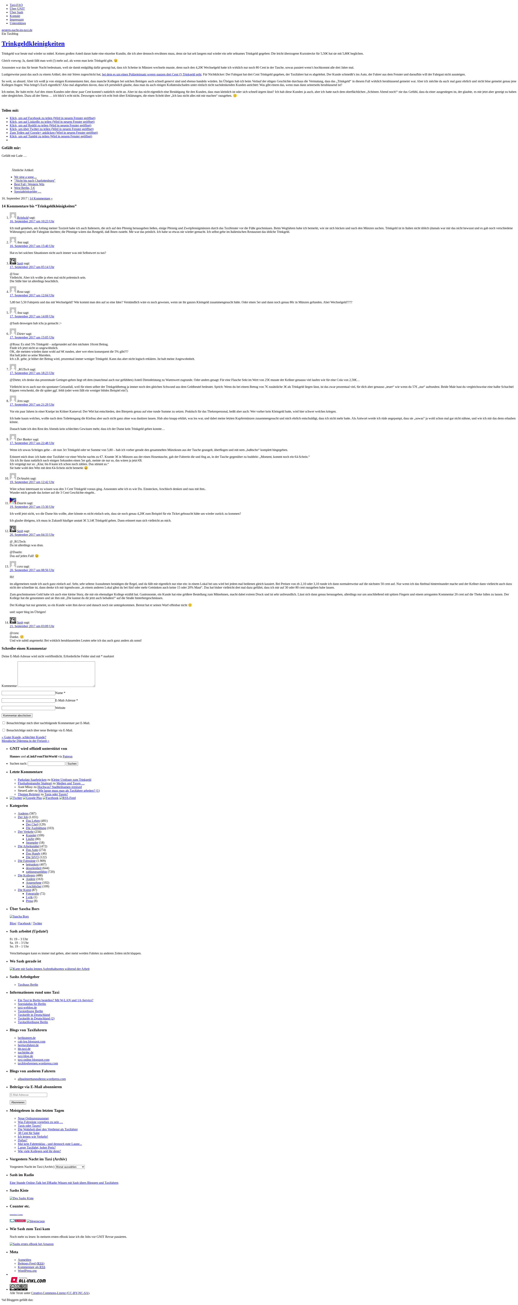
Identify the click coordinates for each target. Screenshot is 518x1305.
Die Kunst (24, 890)
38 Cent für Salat (28, 1133)
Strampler (32, 842)
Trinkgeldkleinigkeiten (33, 43)
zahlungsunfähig (36, 871)
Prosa (29, 901)
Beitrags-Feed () (31, 1263)
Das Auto (32, 850)
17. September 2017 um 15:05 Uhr (32, 337)
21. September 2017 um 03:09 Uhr (32, 626)
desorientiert (33, 868)
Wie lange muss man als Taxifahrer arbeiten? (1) (69, 790)
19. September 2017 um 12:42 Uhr (32, 482)
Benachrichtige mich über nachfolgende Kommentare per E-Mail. (48, 723)
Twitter (37, 923)
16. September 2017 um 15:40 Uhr (32, 246)
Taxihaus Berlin (28, 984)
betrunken (32, 864)
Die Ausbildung (36, 828)
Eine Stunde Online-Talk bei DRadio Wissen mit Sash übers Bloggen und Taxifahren (64, 1182)
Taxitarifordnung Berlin (33, 1022)
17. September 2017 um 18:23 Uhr (32, 373)
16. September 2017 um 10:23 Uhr (32, 221)
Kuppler (31, 835)
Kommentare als (31, 1267)
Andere (30, 879)
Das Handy (33, 853)
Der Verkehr (26, 831)
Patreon (67, 756)
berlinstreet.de (27, 1038)
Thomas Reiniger (29, 794)
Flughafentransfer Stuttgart (35, 783)
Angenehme (33, 882)
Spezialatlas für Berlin (32, 1004)
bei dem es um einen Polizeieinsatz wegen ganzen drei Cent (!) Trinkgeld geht (151, 74)
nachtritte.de (25, 1052)
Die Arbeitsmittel (28, 846)
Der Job (23, 817)
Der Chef (32, 824)
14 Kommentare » (41, 198)
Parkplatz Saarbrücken (32, 779)
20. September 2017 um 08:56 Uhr (32, 570)
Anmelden (24, 1260)
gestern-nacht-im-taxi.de (17, 30)
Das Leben (33, 820)
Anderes (23, 813)
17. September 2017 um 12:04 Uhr (32, 295)
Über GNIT (17, 8)
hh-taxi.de (24, 1048)
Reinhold (23, 217)
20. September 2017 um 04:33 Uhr (32, 534)
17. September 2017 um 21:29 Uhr (32, 404)
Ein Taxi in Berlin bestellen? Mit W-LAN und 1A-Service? (55, 1000)
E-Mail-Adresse (66, 700)
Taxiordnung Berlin (30, 1011)
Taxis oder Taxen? (56, 794)
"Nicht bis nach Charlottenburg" (34, 180)
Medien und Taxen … (70, 783)
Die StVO (32, 857)
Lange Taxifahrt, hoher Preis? (37, 1147)
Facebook (24, 923)
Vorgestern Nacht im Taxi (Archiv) (32, 1166)
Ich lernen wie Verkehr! (33, 1136)
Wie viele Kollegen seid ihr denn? (39, 1151)
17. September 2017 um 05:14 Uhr (32, 267)
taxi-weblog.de (27, 1007)
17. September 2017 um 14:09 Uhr (32, 316)
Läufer (30, 839)
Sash (20, 263)
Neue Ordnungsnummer (33, 1118)
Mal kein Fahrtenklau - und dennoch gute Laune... (50, 1144)
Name (60, 693)
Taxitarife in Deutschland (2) (36, 1018)
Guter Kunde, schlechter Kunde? (24, 737)
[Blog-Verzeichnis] (18, 1221)
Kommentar (9, 686)
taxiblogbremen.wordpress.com (38, 1063)
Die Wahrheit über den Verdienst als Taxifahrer (48, 1129)
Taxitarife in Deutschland (34, 1014)
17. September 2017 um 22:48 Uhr (32, 443)
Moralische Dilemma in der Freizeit (25, 741)
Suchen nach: (18, 763)
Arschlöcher (33, 886)
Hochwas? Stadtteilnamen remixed (59, 787)
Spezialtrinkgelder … (27, 191)
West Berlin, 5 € (24, 188)
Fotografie (32, 893)
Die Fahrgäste (27, 861)
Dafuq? (22, 1140)
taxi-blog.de (25, 1056)
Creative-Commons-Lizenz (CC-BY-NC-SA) (60, 1293)
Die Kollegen (26, 875)
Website (60, 708)
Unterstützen (18, 23)
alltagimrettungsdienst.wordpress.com (42, 1079)
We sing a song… (25, 177)
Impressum (17, 19)
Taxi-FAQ (16, 5)
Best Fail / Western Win (29, 184)
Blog (13, 923)
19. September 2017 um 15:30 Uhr (32, 506)
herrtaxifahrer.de (28, 1045)
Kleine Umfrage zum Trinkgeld (71, 779)
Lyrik (29, 897)
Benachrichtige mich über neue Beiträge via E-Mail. (39, 730)
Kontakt (15, 16)
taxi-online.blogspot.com (33, 1059)
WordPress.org (27, 1270)
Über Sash (16, 12)
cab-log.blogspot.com (31, 1041)
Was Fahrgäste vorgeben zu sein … (40, 1122)
